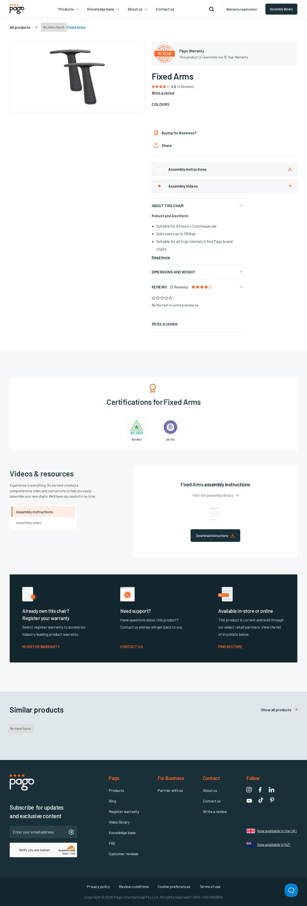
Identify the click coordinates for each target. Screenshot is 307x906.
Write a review (215, 811)
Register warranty (124, 811)
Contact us (212, 801)
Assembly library (281, 9)
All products (20, 27)
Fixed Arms (76, 27)
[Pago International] (17, 9)
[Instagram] (249, 789)
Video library (119, 822)
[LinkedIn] (271, 789)
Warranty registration (241, 9)
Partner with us (170, 790)
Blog (112, 801)
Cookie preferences (174, 886)
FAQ (112, 843)
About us (210, 790)
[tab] (43, 511)
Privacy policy (98, 886)
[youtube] (249, 800)
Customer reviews (123, 853)
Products (116, 790)
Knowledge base (122, 832)
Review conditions (134, 886)
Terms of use (209, 886)
